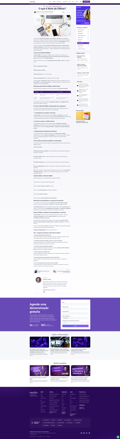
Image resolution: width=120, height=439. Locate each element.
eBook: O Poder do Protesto (82, 394)
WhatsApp (82, 407)
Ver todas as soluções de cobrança (53, 412)
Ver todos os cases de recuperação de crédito (73, 414)
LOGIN (81, 1)
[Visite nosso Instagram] (84, 433)
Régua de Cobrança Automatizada (53, 394)
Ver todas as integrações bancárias (63, 412)
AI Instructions (48, 436)
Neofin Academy (60, 363)
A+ (69, 12)
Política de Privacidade (33, 436)
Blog (73, 1)
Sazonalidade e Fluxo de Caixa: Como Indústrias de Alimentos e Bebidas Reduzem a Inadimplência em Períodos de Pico (84, 86)
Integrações (59, 1)
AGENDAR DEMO (86, 1)
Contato (76, 1)
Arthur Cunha (39, 11)
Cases (70, 1)
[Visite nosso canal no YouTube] (87, 433)
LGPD (44, 436)
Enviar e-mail (82, 408)
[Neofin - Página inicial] (33, 392)
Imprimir (63, 12)
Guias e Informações (60, 335)
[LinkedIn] (44, 292)
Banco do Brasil (64, 394)
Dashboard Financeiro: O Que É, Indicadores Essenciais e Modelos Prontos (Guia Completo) (83, 91)
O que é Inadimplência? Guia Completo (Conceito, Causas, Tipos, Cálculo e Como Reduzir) (84, 105)
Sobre (50, 1)
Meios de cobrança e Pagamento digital (47, 11)
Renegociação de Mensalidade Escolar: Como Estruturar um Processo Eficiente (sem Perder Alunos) (84, 100)
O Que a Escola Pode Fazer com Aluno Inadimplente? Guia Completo (84, 95)
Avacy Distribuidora (72, 394)
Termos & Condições (39, 436)
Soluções (54, 1)
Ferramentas (65, 1)
